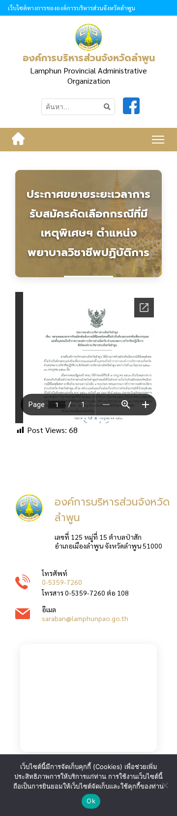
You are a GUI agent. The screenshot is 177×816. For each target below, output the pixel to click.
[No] (165, 785)
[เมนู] (158, 139)
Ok (91, 801)
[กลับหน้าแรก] (18, 139)
